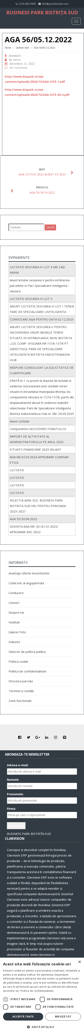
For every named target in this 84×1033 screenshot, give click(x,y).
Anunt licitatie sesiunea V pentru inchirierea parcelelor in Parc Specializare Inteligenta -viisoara (40, 285)
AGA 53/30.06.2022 (23, 519)
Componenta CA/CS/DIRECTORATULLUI (38, 429)
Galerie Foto (17, 632)
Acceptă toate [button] (23, 1016)
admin (17, 59)
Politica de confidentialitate (27, 671)
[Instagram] (55, 737)
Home (8, 47)
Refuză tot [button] (63, 1016)
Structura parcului (21, 681)
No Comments (18, 67)
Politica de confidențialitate (37, 991)
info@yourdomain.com (55, 4)
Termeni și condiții (21, 691)
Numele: (13, 780)
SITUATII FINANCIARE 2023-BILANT (35, 449)
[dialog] (42, 995)
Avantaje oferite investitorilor (29, 573)
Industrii (14, 642)
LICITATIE (17, 470)
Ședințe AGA (22, 47)
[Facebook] (19, 737)
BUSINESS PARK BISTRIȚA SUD (42, 12)
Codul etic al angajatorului (26, 583)
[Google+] (37, 737)
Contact (14, 603)
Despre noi (16, 612)
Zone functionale (20, 701)
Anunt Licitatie (19, 421)
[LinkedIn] (46, 737)
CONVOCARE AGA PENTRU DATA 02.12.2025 (42, 319)
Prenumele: (15, 794)
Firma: (11, 809)
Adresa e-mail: (17, 765)
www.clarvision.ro (42, 955)
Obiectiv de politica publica (27, 652)
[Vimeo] (64, 737)
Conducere (16, 593)
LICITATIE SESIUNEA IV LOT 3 (31, 299)
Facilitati (14, 622)
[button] (42, 1026)
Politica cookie (18, 661)
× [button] (79, 962)
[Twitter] (28, 737)
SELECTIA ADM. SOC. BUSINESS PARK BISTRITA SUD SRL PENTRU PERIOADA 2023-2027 (38, 505)
